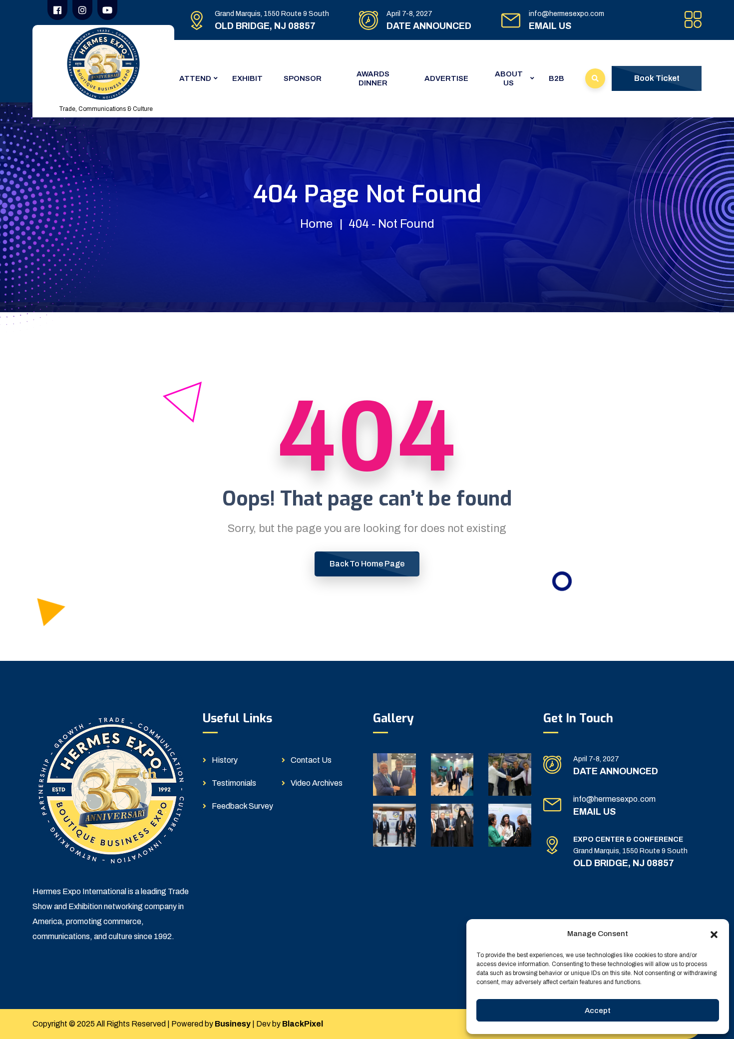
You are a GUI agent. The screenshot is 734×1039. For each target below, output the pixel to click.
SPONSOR (303, 78)
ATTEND (195, 78)
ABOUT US (509, 78)
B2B (556, 78)
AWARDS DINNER (373, 78)
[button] (714, 934)
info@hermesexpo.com (566, 13)
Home (316, 223)
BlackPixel (302, 1024)
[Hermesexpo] (103, 63)
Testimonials (234, 783)
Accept (598, 1011)
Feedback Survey (242, 806)
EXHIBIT (247, 78)
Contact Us (311, 760)
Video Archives (317, 783)
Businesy (233, 1024)
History (225, 760)
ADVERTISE (446, 78)
